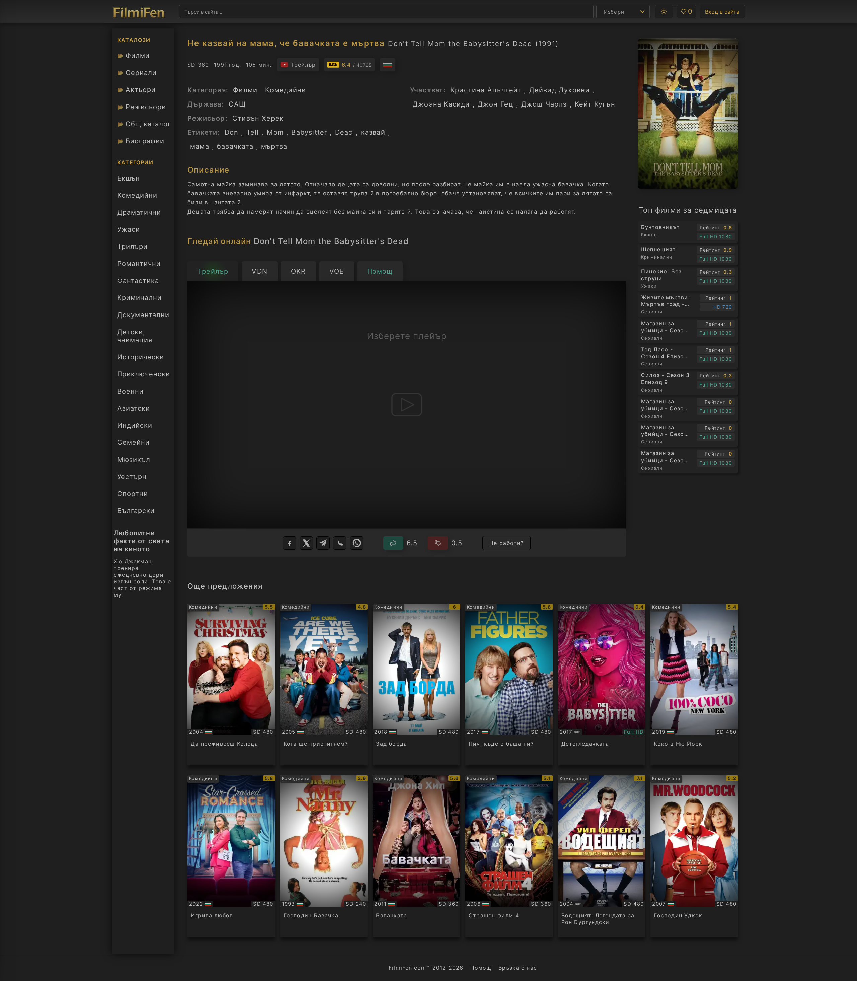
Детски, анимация (134, 336)
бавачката (235, 146)
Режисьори (141, 107)
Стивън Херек (258, 118)
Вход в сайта (722, 11)
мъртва (274, 146)
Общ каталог (144, 124)
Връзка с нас (517, 967)
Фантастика (138, 281)
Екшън (128, 178)
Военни (130, 391)
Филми (133, 56)
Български (136, 511)
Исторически (140, 357)
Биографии (140, 141)
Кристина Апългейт (485, 90)
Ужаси (128, 229)
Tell (252, 132)
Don (232, 132)
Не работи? (506, 543)
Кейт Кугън (595, 104)
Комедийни (137, 195)
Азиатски (133, 408)
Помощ (481, 967)
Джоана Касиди (441, 104)
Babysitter (309, 132)
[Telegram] (323, 543)
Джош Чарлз (544, 104)
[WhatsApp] (356, 543)
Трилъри (132, 248)
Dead (344, 132)
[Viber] (339, 543)
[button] (664, 11)
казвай (373, 132)
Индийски (134, 425)
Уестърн (132, 477)
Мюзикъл (133, 460)
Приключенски (143, 374)
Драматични (139, 212)
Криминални (139, 298)
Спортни (132, 494)
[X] (306, 543)
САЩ (237, 104)
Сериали (137, 73)
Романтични (139, 264)
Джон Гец (496, 104)
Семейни (133, 442)
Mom (275, 132)
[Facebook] (289, 543)
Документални (143, 315)
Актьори (136, 90)
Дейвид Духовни (559, 90)
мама (199, 146)
